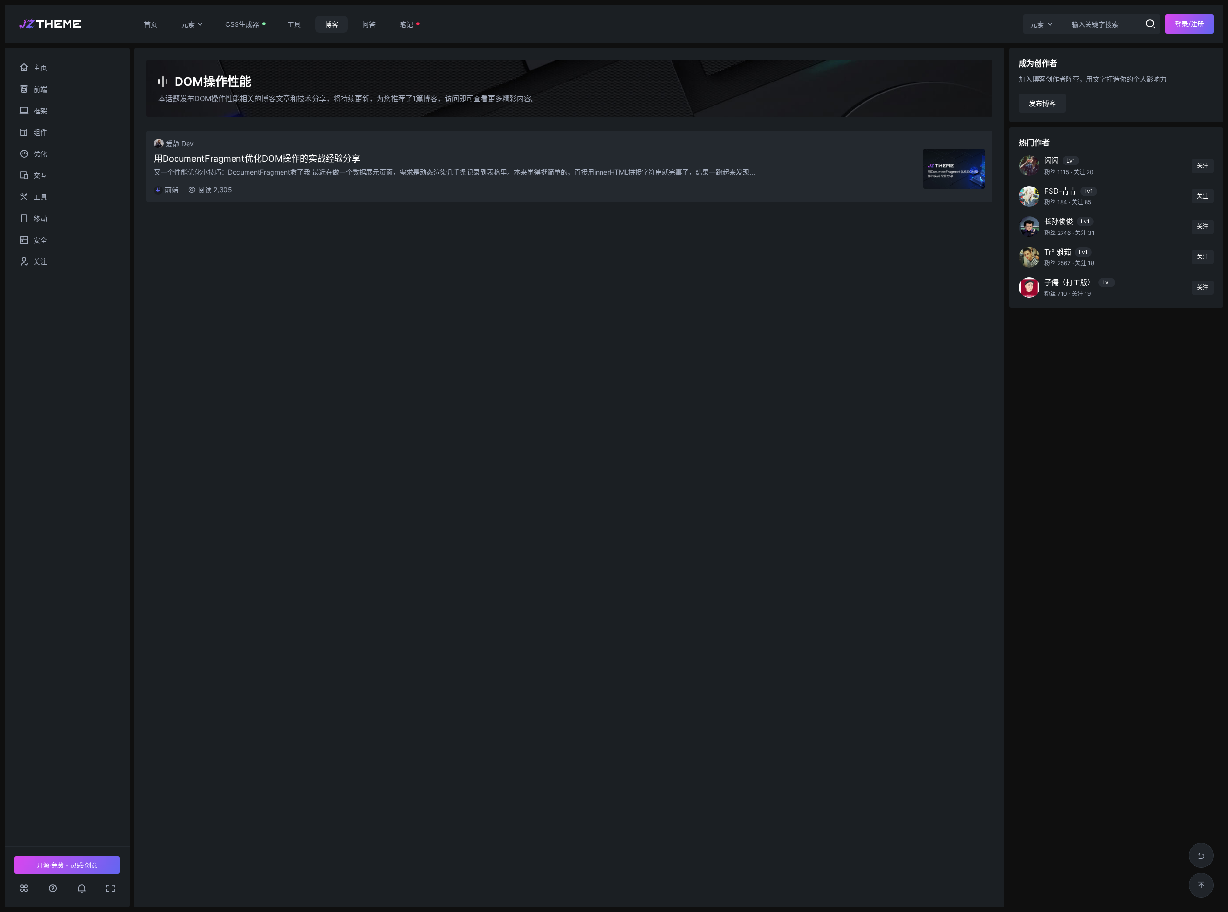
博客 (331, 24)
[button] (81, 888)
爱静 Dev (180, 144)
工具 (294, 24)
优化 (55, 154)
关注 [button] (1202, 165)
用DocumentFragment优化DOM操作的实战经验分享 (257, 158)
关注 (52, 261)
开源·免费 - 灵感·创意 (67, 865)
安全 (52, 240)
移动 (48, 218)
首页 (150, 24)
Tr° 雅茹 (1057, 252)
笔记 (406, 24)
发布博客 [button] (1042, 103)
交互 (57, 175)
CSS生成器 (242, 24)
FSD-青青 (1060, 191)
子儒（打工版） (1069, 282)
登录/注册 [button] (1189, 24)
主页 (40, 67)
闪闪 (1051, 160)
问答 (369, 24)
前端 (55, 89)
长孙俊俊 (1058, 221)
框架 (58, 110)
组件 (58, 132)
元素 (188, 24)
